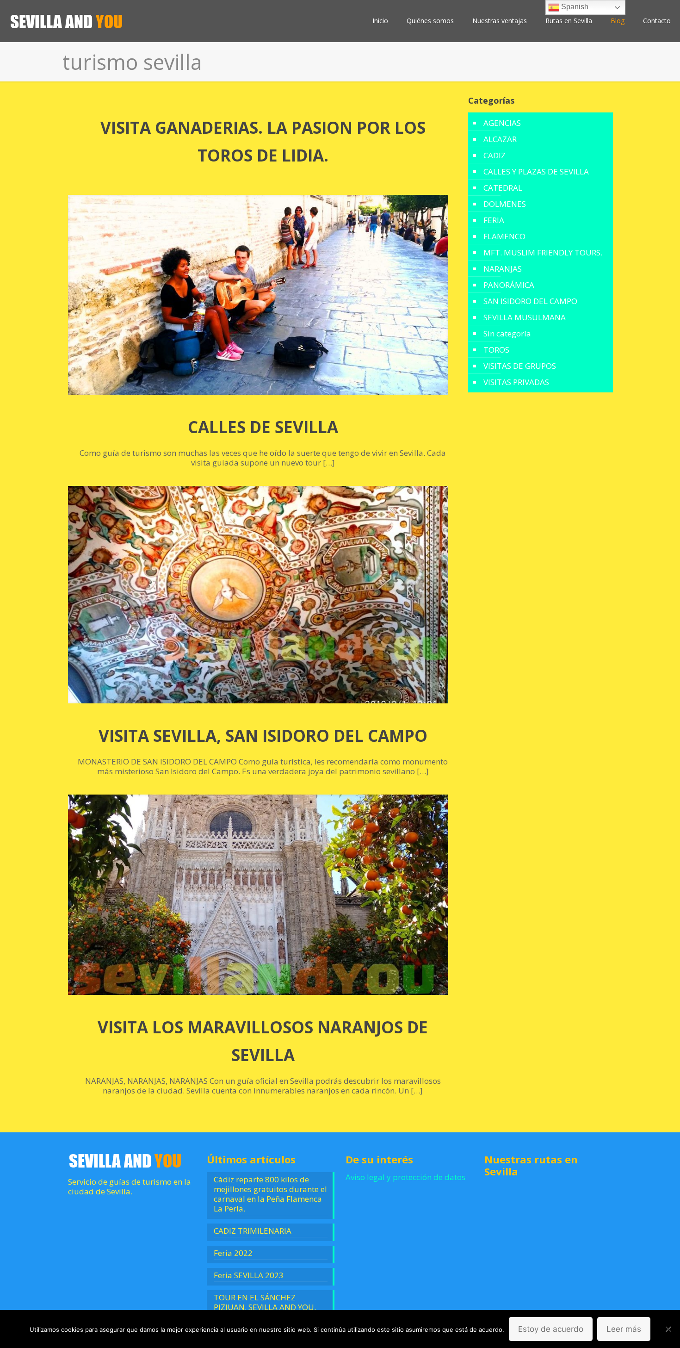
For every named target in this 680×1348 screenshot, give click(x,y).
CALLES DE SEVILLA (263, 427)
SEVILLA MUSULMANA (524, 317)
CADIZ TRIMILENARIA (252, 1231)
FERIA (493, 220)
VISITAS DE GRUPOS (519, 365)
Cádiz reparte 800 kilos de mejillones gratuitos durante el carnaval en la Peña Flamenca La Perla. (270, 1194)
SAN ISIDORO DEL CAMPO (530, 301)
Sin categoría (507, 333)
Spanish (573, 7)
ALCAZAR (500, 139)
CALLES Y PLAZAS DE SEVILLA (536, 171)
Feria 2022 (233, 1253)
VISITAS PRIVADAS (516, 382)
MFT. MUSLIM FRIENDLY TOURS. (542, 252)
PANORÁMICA (508, 285)
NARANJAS (502, 268)
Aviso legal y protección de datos (405, 1177)
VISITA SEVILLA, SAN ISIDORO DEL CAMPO (263, 735)
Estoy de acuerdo (550, 1329)
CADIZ (494, 155)
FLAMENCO (504, 236)
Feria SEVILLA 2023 (249, 1275)
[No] (668, 1329)
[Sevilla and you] (67, 21)
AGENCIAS (502, 123)
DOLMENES (504, 204)
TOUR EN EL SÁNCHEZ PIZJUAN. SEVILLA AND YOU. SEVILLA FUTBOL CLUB (265, 1307)
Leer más (623, 1329)
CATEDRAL (502, 187)
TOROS (496, 349)
